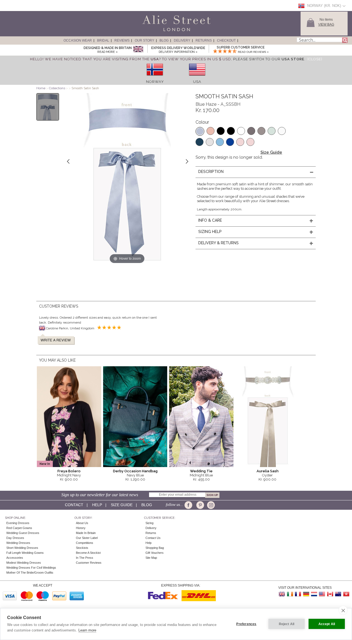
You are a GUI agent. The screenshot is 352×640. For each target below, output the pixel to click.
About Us (82, 523)
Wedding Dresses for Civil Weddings (31, 567)
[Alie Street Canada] (330, 594)
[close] (343, 610)
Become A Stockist (88, 552)
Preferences (246, 624)
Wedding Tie (201, 471)
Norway (155, 82)
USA (197, 82)
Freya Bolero (69, 471)
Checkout (226, 40)
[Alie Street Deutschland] (306, 594)
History (81, 528)
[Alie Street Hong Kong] (346, 594)
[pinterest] (200, 505)
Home (40, 88)
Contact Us (153, 537)
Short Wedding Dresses (22, 547)
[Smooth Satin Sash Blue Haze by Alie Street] (47, 107)
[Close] (314, 59)
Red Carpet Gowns (19, 528)
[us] (197, 77)
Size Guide (271, 152)
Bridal (103, 40)
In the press (84, 557)
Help (97, 505)
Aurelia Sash (268, 471)
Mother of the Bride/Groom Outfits (29, 572)
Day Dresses (15, 537)
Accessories (14, 557)
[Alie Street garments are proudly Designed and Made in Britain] (138, 49)
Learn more (87, 630)
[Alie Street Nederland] (314, 594)
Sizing (149, 523)
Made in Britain (86, 533)
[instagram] (210, 505)
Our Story (144, 40)
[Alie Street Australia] (338, 594)
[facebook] (189, 505)
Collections (57, 88)
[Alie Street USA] (322, 594)
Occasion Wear (78, 40)
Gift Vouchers (154, 552)
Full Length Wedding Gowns (25, 552)
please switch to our (268, 59)
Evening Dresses (17, 523)
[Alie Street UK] (282, 594)
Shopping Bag (154, 547)
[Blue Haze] (200, 131)
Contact (74, 505)
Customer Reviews (88, 562)
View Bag (326, 24)
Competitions (84, 542)
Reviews (122, 40)
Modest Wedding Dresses (23, 562)
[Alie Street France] (298, 594)
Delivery (182, 40)
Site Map (151, 557)
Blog (164, 40)
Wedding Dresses (18, 542)
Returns (204, 40)
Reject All (287, 624)
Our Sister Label (87, 537)
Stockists (82, 547)
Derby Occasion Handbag (135, 471)
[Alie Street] (151, 31)
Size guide (122, 505)
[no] (155, 77)
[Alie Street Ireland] (290, 594)
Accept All (326, 624)
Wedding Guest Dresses (22, 533)
